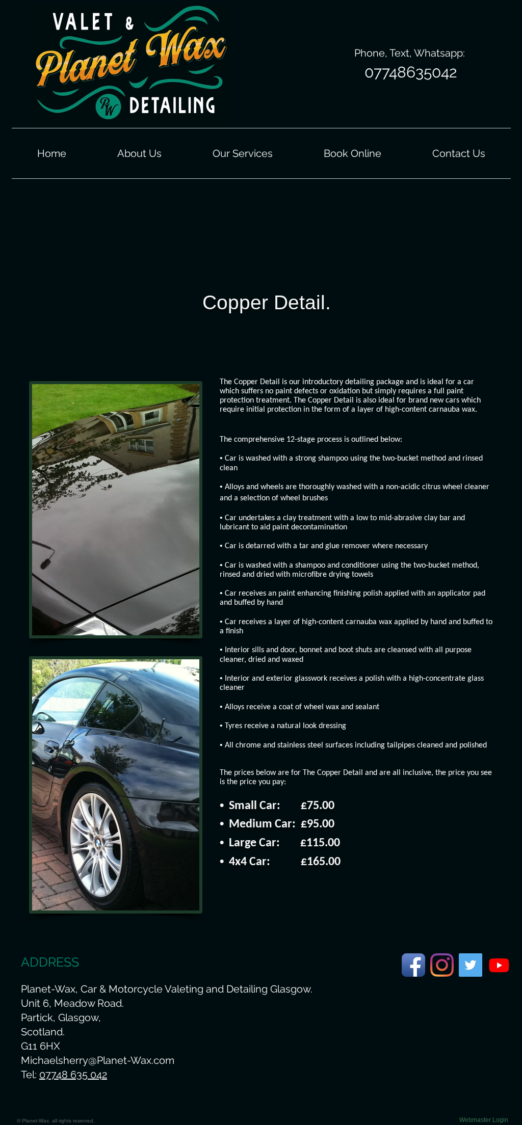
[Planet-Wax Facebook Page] (413, 965)
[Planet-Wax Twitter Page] (470, 965)
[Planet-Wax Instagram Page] (442, 965)
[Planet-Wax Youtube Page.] (499, 965)
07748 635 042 (73, 1074)
